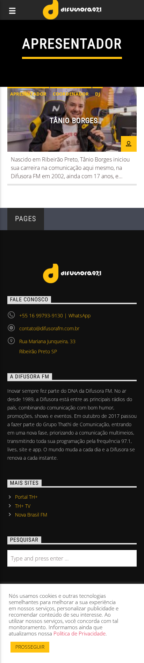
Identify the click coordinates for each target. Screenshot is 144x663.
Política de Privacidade (79, 633)
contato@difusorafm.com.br (49, 328)
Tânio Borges (74, 120)
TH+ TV (22, 506)
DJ (97, 94)
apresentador (28, 94)
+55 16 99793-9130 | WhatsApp (55, 315)
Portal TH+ (26, 497)
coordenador (71, 94)
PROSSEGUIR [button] (29, 646)
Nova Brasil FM (31, 514)
